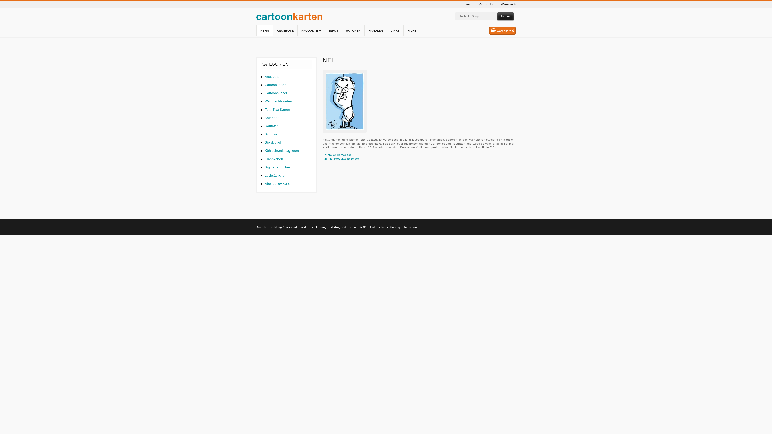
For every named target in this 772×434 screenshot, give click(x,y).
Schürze (271, 134)
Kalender (272, 118)
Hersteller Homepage (337, 154)
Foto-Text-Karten (277, 109)
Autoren (353, 30)
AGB (363, 227)
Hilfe (412, 30)
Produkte (309, 30)
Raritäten (272, 126)
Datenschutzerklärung (385, 227)
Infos (333, 30)
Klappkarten (274, 159)
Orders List (487, 4)
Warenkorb (508, 4)
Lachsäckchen (276, 175)
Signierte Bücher (277, 167)
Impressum (411, 227)
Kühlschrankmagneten (282, 151)
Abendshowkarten (278, 183)
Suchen (505, 16)
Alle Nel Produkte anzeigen (341, 158)
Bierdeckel (273, 142)
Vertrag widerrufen (343, 227)
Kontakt (261, 227)
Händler (376, 30)
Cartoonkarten (275, 85)
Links (395, 30)
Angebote (285, 30)
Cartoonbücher (276, 93)
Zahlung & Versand (284, 227)
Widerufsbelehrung (314, 227)
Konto (469, 4)
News (264, 30)
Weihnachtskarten (278, 101)
